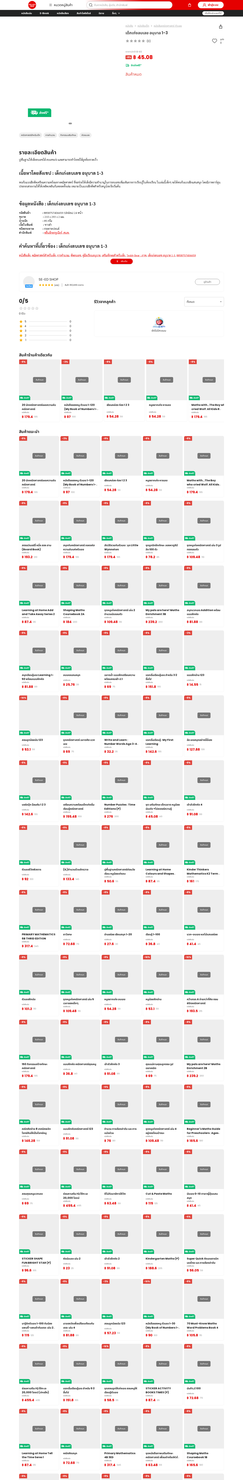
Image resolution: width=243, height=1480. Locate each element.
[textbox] (121, 211)
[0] (189, 5)
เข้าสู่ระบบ (213, 5)
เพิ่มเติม (124, 261)
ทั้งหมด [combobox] (191, 302)
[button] (213, 13)
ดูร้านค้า (207, 282)
